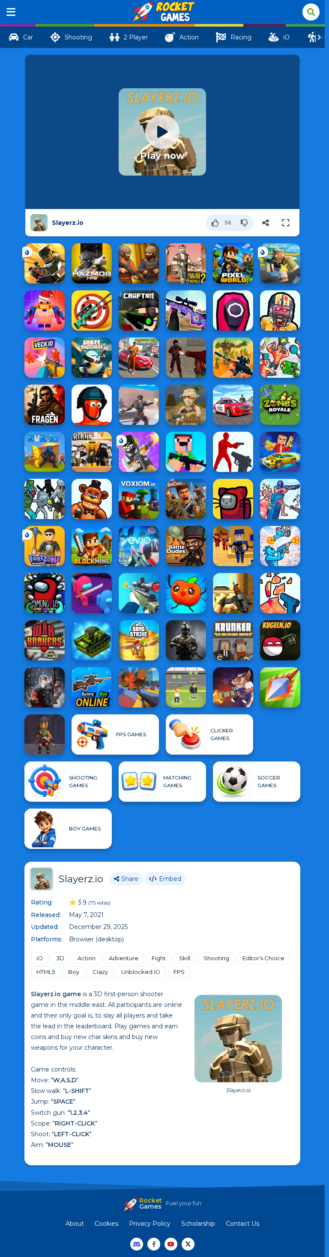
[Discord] (136, 1244)
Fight (159, 958)
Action (87, 958)
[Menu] (11, 12)
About (75, 1223)
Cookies (106, 1223)
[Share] (265, 222)
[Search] (311, 12)
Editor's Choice (263, 958)
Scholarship (198, 1223)
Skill (184, 958)
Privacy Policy (149, 1223)
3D (60, 958)
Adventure (123, 958)
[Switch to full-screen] (285, 222)
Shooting (216, 958)
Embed (170, 879)
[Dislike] (246, 222)
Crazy (100, 971)
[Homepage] (162, 12)
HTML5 (45, 971)
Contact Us (242, 1223)
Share (129, 879)
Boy (73, 971)
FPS (179, 971)
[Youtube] (170, 1244)
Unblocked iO (140, 971)
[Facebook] (153, 1244)
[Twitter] (188, 1244)
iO (39, 958)
